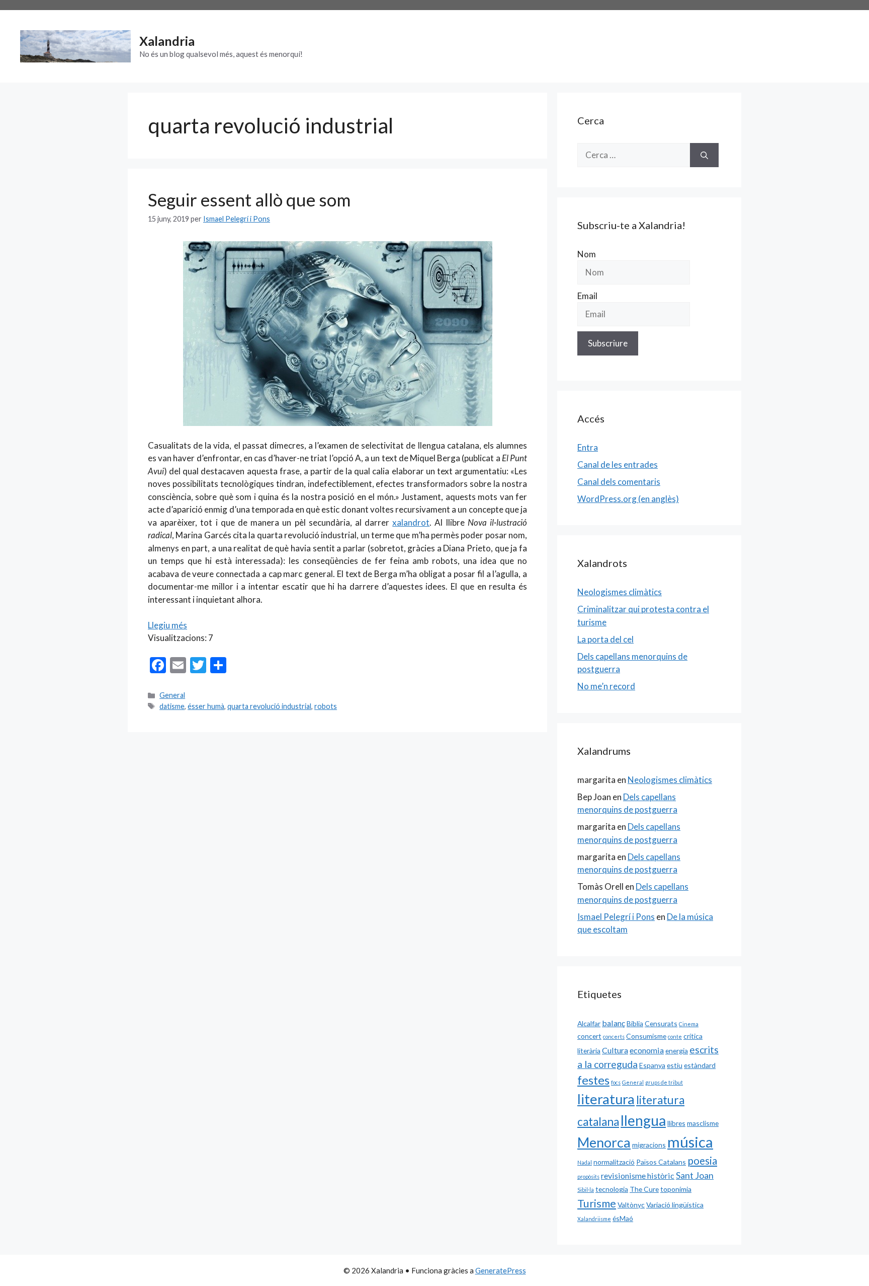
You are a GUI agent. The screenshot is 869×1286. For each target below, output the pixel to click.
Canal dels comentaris (618, 481)
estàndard (700, 1065)
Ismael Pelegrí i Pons (616, 916)
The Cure (644, 1189)
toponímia (675, 1189)
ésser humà (206, 706)
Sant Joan (695, 1175)
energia (676, 1050)
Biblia (635, 1023)
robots (325, 706)
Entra (587, 447)
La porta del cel (605, 639)
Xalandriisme (594, 1219)
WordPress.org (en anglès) (628, 498)
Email (587, 296)
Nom (586, 254)
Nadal (584, 1162)
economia (647, 1050)
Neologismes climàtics (619, 592)
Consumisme (646, 1036)
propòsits (588, 1176)
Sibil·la (585, 1189)
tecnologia (611, 1189)
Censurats (661, 1023)
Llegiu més (167, 625)
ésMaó (623, 1218)
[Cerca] (704, 155)
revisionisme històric (637, 1175)
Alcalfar (588, 1023)
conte (675, 1036)
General (172, 695)
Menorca (604, 1142)
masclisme (703, 1123)
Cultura (615, 1050)
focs (616, 1082)
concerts (614, 1036)
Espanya (652, 1065)
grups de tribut (664, 1082)
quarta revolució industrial (269, 706)
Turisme (596, 1203)
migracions (649, 1144)
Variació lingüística (675, 1204)
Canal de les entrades (617, 464)
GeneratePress (500, 1270)
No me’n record (606, 686)
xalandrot (410, 522)
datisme (172, 706)
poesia (702, 1161)
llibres (676, 1123)
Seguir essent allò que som (249, 199)
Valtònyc (631, 1204)
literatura (606, 1099)
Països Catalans (661, 1162)
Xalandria (167, 40)
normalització (614, 1162)
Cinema (689, 1024)
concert (589, 1036)
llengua (643, 1120)
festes (593, 1080)
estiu (674, 1065)
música (690, 1142)
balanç (613, 1023)
